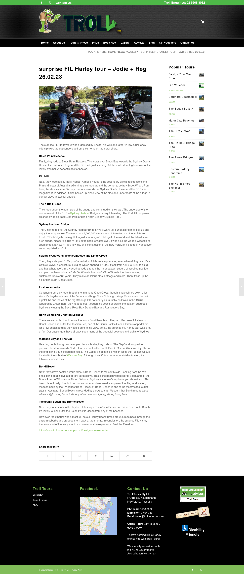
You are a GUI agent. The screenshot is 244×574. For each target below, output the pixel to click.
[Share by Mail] (144, 456)
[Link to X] (50, 2)
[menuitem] (63, 2)
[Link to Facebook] (42, 2)
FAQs (35, 505)
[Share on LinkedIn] (112, 456)
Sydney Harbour (79, 213)
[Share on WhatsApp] (79, 456)
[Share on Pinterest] (96, 456)
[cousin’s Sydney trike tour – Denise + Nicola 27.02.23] (241, 287)
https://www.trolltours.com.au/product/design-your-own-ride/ (73, 430)
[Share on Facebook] (47, 456)
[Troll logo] (81, 21)
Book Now (37, 494)
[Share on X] (63, 456)
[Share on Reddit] (128, 456)
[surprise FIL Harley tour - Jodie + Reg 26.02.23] (95, 112)
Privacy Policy (76, 569)
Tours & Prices (40, 499)
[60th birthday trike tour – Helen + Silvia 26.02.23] (2, 287)
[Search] (200, 42)
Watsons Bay (74, 355)
